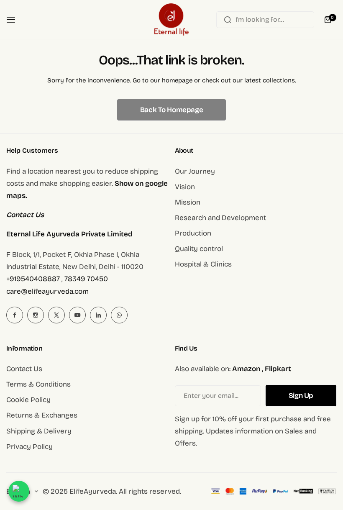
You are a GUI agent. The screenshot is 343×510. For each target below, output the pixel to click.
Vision (185, 186)
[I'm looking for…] (227, 19)
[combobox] (265, 19)
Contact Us (24, 368)
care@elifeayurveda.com (47, 291)
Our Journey (195, 171)
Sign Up (301, 395)
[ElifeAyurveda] (171, 19)
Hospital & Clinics (203, 264)
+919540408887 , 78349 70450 (57, 278)
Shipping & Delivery (39, 431)
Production (193, 233)
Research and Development (220, 217)
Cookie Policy (28, 399)
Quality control (199, 248)
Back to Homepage (171, 109)
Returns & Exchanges (41, 415)
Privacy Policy (29, 446)
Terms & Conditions (38, 384)
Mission (187, 202)
